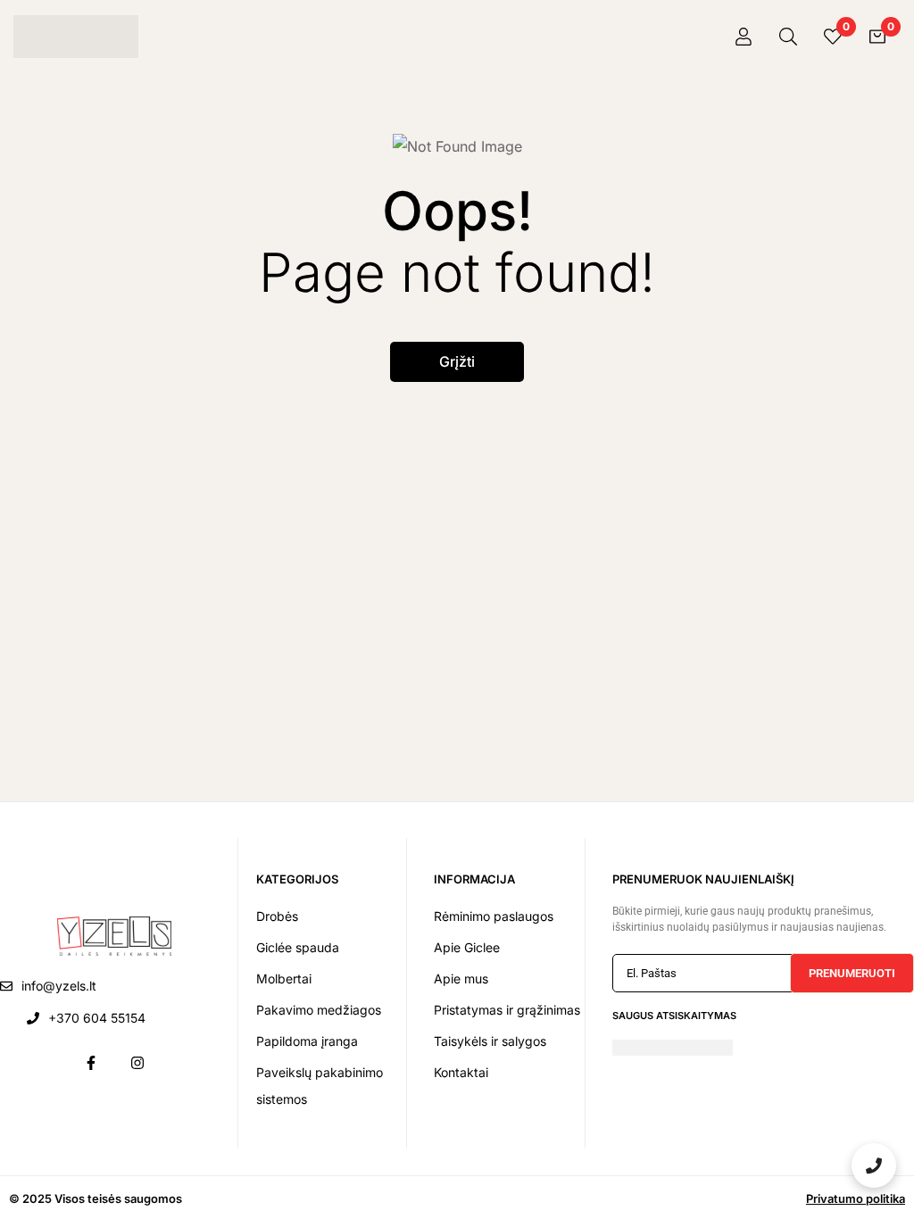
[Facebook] (91, 1063)
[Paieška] (788, 36)
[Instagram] (137, 1063)
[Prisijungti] (743, 36)
